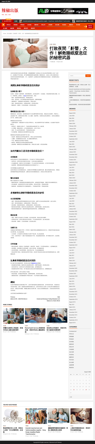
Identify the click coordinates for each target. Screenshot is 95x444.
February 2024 (72, 180)
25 (73, 389)
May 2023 (71, 203)
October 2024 (72, 159)
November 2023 (73, 188)
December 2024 (73, 154)
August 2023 (72, 196)
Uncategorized (72, 331)
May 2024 (71, 172)
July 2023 (71, 198)
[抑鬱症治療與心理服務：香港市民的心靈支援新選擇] (13, 316)
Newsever (52, 442)
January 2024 (72, 183)
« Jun (70, 397)
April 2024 (71, 175)
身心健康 (5, 28)
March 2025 (72, 146)
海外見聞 (57, 24)
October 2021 (72, 242)
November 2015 (73, 294)
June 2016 (71, 278)
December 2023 (73, 185)
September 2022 (73, 219)
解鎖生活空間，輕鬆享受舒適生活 (19, 298)
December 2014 (73, 312)
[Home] (3, 25)
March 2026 (72, 123)
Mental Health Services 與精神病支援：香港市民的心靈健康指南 (35, 330)
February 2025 (72, 149)
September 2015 (73, 299)
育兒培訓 (78, 24)
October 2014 (72, 317)
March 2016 (72, 286)
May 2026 (71, 118)
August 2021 (72, 247)
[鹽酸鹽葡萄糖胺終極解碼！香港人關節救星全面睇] (58, 416)
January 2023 (72, 209)
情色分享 (43, 24)
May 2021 (71, 255)
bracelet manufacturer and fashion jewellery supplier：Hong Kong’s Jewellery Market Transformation (35, 21)
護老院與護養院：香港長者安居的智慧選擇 (79, 104)
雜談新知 (19, 28)
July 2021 (71, 250)
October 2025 (72, 136)
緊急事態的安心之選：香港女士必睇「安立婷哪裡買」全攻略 (13, 430)
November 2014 (73, 315)
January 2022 (72, 234)
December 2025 (73, 131)
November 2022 (73, 214)
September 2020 (73, 276)
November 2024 (73, 157)
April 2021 (71, 258)
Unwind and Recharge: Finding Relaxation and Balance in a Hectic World (48, 298)
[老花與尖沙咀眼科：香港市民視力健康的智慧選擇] (57, 316)
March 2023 (72, 206)
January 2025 (72, 152)
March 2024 (72, 177)
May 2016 (71, 281)
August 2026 (72, 113)
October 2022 (72, 216)
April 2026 (71, 121)
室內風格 (29, 24)
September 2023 (73, 193)
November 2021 (73, 240)
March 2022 (72, 229)
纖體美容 (71, 24)
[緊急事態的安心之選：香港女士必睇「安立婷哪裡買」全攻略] (14, 416)
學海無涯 (22, 24)
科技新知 (64, 24)
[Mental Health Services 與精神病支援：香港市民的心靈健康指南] (35, 316)
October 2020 (72, 273)
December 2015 (73, 291)
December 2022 (73, 211)
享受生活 (9, 24)
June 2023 (71, 201)
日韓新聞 (50, 24)
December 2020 (73, 268)
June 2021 (71, 252)
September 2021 (73, 245)
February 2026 (72, 126)
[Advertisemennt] (63, 11)
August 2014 (72, 322)
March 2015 (72, 307)
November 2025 (73, 133)
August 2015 (72, 302)
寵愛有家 (36, 24)
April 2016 (71, 283)
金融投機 (12, 28)
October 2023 (72, 190)
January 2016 (72, 289)
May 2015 (71, 304)
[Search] (84, 26)
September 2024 (73, 162)
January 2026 (72, 128)
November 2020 (73, 271)
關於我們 (26, 28)
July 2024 (71, 167)
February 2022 (72, 232)
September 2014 (73, 320)
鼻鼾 (25, 95)
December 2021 (73, 237)
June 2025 (71, 141)
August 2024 (72, 165)
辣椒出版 (10, 10)
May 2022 (71, 224)
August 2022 (72, 221)
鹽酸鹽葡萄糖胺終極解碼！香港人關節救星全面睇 (76, 21)
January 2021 (72, 265)
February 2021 (72, 263)
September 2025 (73, 139)
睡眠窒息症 (34, 263)
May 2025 (71, 144)
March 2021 (72, 260)
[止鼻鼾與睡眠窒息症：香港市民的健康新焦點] (81, 416)
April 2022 (71, 227)
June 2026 (71, 115)
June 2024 (71, 170)
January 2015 (72, 309)
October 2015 (72, 296)
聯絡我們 (33, 28)
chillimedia (53, 61)
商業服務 (15, 24)
